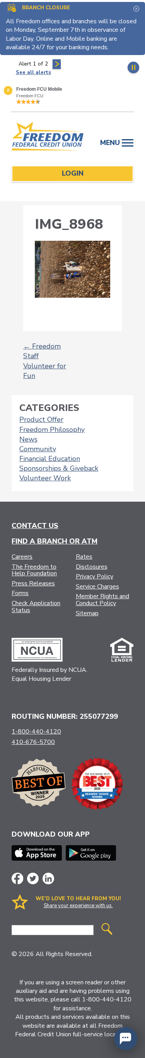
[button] (125, 1038)
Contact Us (35, 525)
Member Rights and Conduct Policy (102, 600)
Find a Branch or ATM (54, 541)
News (28, 439)
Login (73, 173)
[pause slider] (133, 67)
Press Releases (33, 583)
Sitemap (87, 613)
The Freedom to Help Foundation (34, 570)
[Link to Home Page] (48, 137)
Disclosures (91, 567)
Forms (20, 593)
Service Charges (97, 586)
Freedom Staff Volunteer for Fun (44, 361)
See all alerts (33, 72)
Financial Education (49, 458)
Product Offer (41, 419)
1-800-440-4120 (36, 731)
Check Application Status (36, 606)
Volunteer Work (45, 478)
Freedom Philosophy (52, 429)
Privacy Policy (94, 576)
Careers (22, 556)
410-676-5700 (33, 742)
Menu (111, 142)
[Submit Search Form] (107, 930)
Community (37, 449)
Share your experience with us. (78, 905)
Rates (84, 556)
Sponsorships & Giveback (58, 468)
